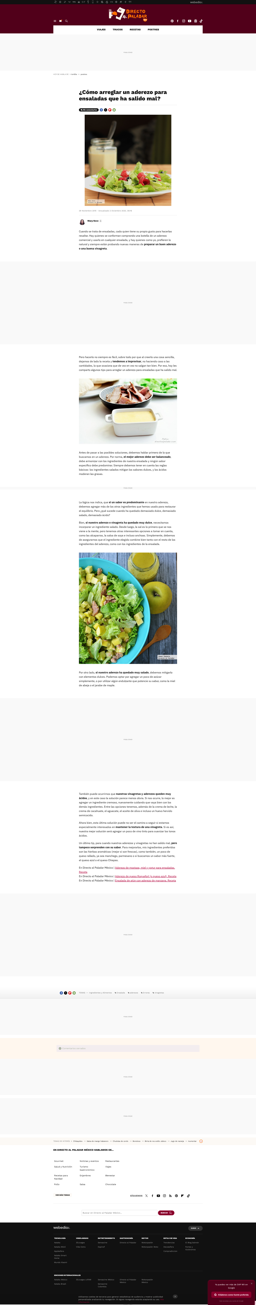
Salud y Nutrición (63, 1166)
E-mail (114, 110)
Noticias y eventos (89, 1161)
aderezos (134, 993)
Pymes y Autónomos (190, 1248)
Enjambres (85, 1175)
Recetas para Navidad (61, 1177)
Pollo (56, 1184)
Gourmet (58, 1161)
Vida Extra (80, 1247)
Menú (55, 21)
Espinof (101, 1247)
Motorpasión (147, 1242)
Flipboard (109, 110)
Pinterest (172, 21)
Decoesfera (168, 1247)
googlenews (195, 21)
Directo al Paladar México (128, 1281)
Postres (153, 29)
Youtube (189, 21)
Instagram (183, 21)
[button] (94, 220)
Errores (146, 993)
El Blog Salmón (192, 1242)
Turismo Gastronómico (87, 1168)
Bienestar (110, 1175)
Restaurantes (112, 1161)
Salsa (82, 1184)
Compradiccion (170, 1251)
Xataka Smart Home (60, 1256)
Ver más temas (62, 1195)
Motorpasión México (147, 1281)
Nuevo (60, 21)
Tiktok (201, 21)
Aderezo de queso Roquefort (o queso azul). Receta (145, 876)
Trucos (118, 29)
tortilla (74, 74)
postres (84, 74)
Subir (193, 1228)
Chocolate (110, 1184)
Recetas (135, 29)
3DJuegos (80, 1242)
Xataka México (60, 1280)
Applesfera (59, 1251)
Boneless (137, 1141)
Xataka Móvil (60, 1247)
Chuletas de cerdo (121, 1141)
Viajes (101, 29)
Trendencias (169, 1242)
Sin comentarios (90, 110)
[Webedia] (61, 1227)
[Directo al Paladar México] (128, 14)
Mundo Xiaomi (60, 1262)
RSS (170, 1195)
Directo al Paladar (128, 1242)
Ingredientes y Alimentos (100, 993)
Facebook (177, 21)
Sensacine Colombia (102, 1285)
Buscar (66, 21)
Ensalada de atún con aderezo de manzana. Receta (145, 880)
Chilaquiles (78, 1141)
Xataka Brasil (60, 1284)
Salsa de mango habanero (98, 1141)
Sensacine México (106, 1280)
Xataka (57, 1242)
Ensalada (121, 993)
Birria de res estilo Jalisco (156, 1141)
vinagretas (159, 993)
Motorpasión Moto (150, 1247)
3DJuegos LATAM (83, 1280)
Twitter (105, 110)
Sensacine (102, 1242)
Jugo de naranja (177, 1141)
